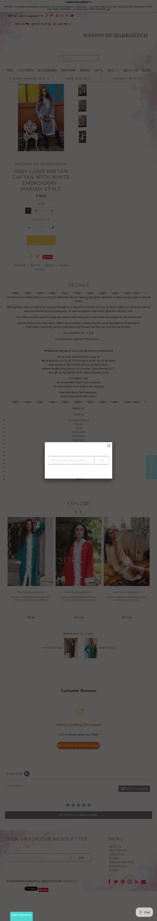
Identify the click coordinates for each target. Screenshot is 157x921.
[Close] (109, 446)
